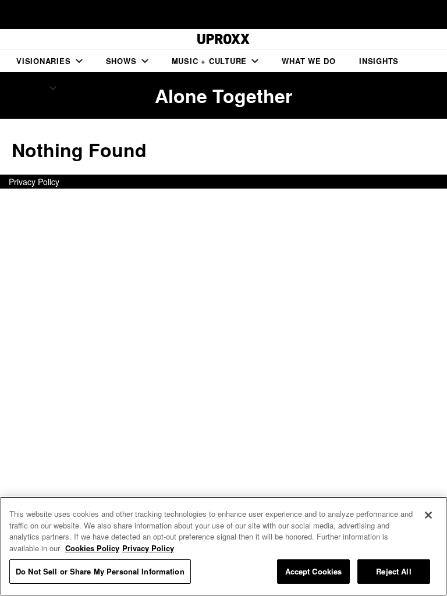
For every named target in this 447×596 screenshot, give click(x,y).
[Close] (428, 515)
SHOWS (121, 60)
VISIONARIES (43, 60)
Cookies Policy (92, 548)
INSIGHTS (379, 60)
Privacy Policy (34, 181)
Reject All (393, 571)
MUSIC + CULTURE (209, 60)
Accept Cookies (313, 571)
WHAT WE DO (309, 60)
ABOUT (30, 88)
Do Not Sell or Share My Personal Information (100, 571)
